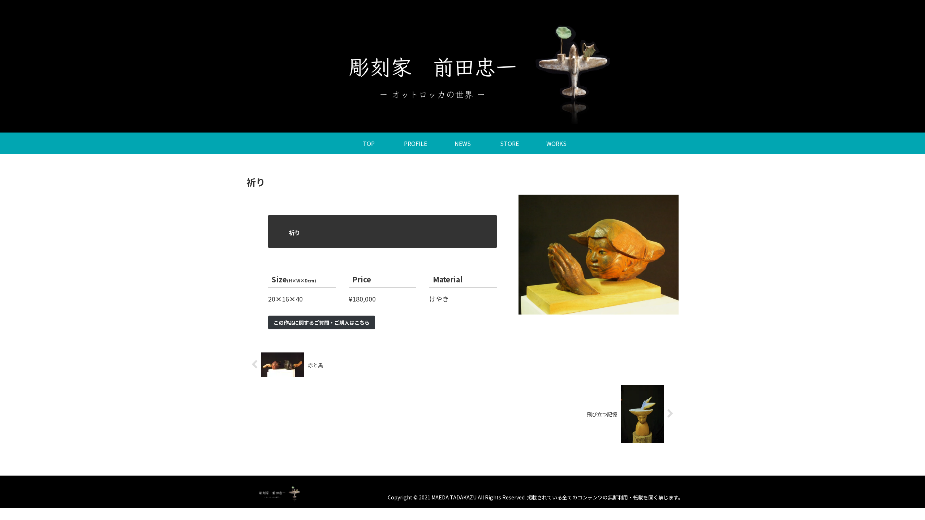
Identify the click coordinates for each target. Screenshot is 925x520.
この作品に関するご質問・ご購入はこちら (322, 322)
